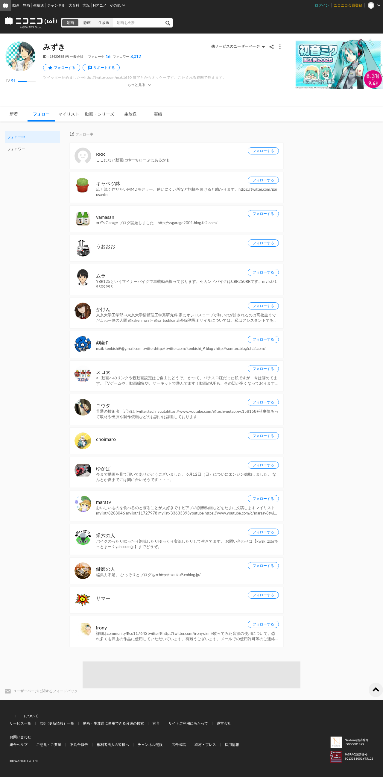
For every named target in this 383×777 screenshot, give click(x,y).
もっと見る (136, 84)
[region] (32, 143)
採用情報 (232, 744)
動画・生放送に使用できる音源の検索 (113, 723)
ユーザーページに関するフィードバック (45, 691)
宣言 (156, 723)
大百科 (74, 5)
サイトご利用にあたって (188, 723)
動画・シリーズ (99, 114)
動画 (15, 5)
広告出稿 (178, 744)
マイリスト (68, 114)
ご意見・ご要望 (48, 744)
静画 (26, 5)
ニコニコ (31, 23)
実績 (158, 114)
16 (99, 57)
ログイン (322, 5)
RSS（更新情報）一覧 (57, 723)
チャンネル (56, 5)
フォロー (41, 114)
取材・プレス (205, 744)
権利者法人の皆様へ (113, 744)
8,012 (127, 57)
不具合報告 (79, 744)
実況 (86, 5)
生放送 (38, 5)
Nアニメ (100, 5)
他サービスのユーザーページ (235, 46)
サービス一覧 (20, 723)
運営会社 (224, 723)
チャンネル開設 (150, 744)
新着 (14, 114)
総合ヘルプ (19, 744)
